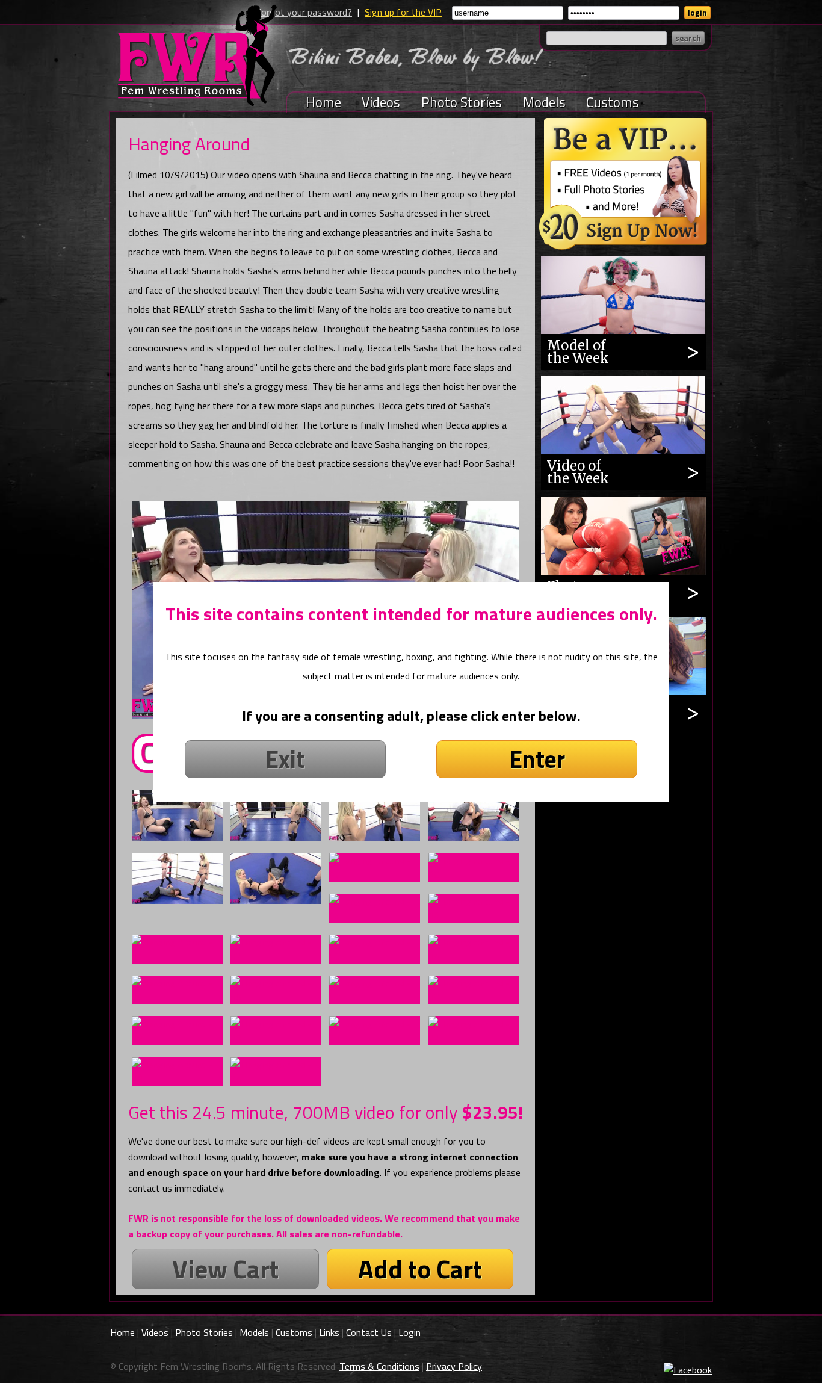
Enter (537, 759)
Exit (285, 759)
